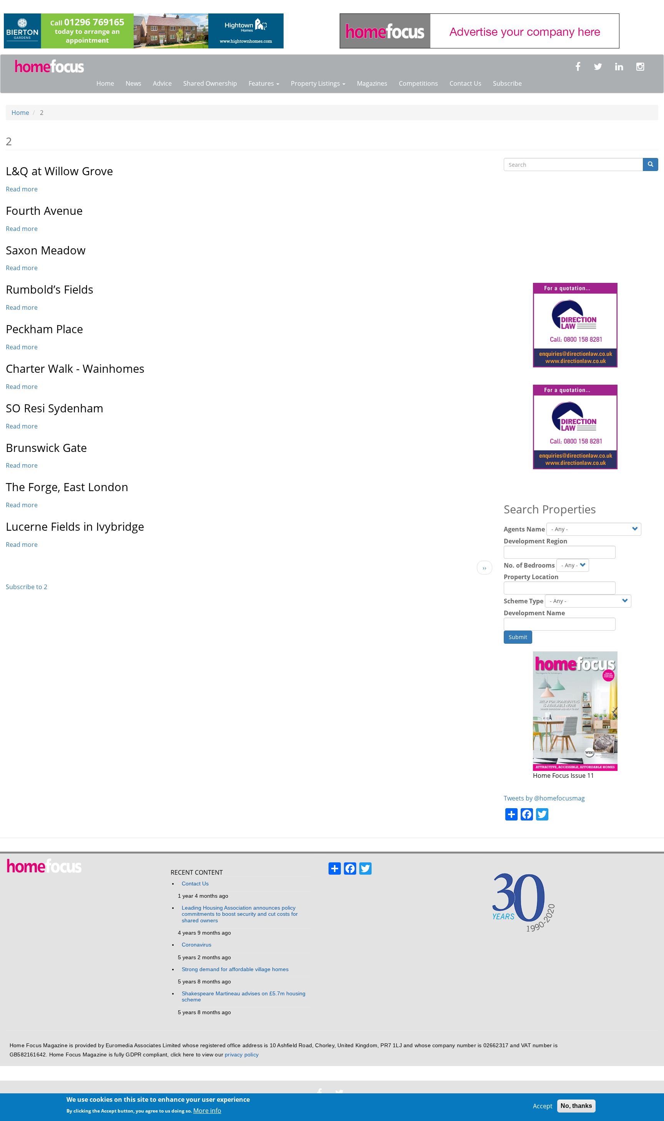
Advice (162, 83)
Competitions (418, 83)
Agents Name (524, 529)
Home (105, 83)
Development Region (536, 541)
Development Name (534, 613)
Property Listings (316, 83)
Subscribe (507, 83)
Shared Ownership (210, 83)
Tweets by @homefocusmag (544, 798)
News (133, 83)
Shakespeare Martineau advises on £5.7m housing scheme (243, 997)
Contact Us (465, 83)
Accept (543, 1106)
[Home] (52, 67)
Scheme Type (523, 601)
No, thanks (576, 1106)
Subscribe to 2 (26, 587)
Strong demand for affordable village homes (235, 969)
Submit (518, 637)
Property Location (531, 577)
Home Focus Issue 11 (563, 775)
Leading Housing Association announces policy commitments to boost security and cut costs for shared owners (240, 914)
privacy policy (242, 1055)
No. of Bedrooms (529, 565)
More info (207, 1110)
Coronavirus (196, 945)
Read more (22, 189)
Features (262, 83)
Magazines (372, 83)
